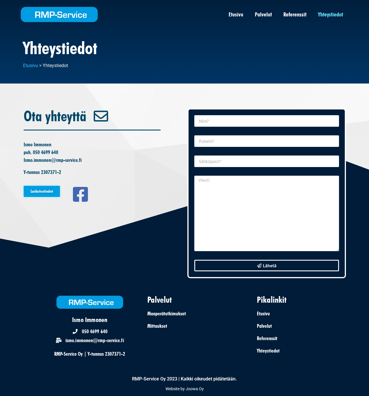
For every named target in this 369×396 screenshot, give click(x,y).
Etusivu (236, 14)
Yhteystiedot (330, 14)
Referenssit (294, 14)
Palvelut (263, 14)
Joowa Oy (195, 388)
